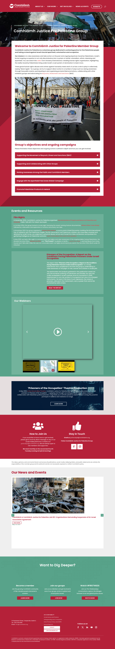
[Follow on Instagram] (80, 446)
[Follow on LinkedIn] (87, 627)
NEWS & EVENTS (82, 7)
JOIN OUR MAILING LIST (52, 630)
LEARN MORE (58, 404)
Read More (17, 522)
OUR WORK (51, 7)
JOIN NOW (58, 598)
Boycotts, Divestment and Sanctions (55, 73)
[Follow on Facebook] (74, 446)
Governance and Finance (51, 617)
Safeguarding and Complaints (53, 619)
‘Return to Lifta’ (35, 241)
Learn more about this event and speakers (62, 236)
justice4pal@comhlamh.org (30, 443)
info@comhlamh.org (22, 624)
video (39, 61)
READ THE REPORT (55, 288)
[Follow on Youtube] (91, 627)
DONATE (96, 6)
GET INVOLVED (66, 7)
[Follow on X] (82, 627)
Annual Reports (48, 624)
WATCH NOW (90, 598)
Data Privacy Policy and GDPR (52, 622)
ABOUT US (39, 7)
